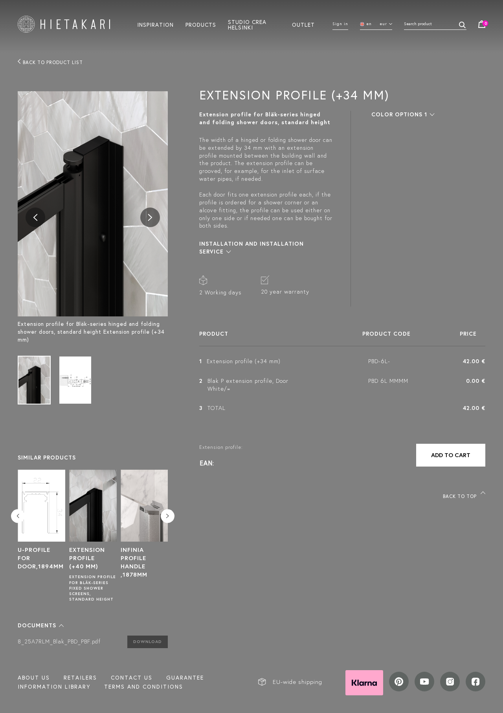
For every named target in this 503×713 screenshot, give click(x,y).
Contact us (131, 677)
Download (147, 641)
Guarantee (185, 677)
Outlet (303, 24)
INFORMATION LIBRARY (54, 686)
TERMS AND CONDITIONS (143, 686)
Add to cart (450, 455)
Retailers (80, 677)
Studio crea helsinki (247, 24)
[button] (41, 625)
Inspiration (155, 24)
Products (200, 24)
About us (34, 677)
